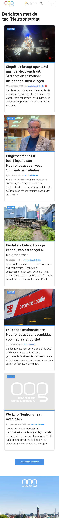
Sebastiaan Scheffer (36, 86)
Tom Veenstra (29, 345)
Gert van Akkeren (31, 175)
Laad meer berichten (29, 462)
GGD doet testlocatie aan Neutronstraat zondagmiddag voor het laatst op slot (29, 334)
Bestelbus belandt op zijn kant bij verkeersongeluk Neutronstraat (25, 250)
